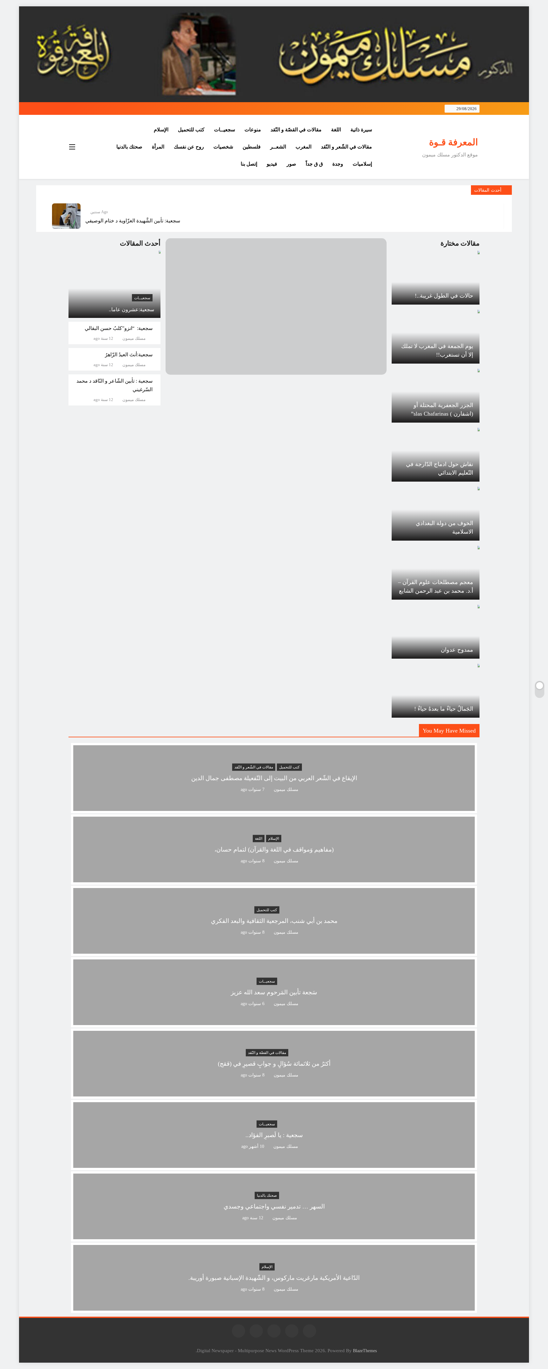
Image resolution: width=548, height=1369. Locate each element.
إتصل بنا (249, 164)
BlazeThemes (365, 1350)
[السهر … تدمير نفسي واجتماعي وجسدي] (274, 1235)
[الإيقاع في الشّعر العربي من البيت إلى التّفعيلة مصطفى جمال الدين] (274, 807)
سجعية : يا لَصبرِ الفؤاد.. (274, 1135)
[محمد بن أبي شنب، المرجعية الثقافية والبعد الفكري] (274, 949)
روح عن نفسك (189, 146)
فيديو (272, 164)
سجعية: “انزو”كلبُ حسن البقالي (119, 328)
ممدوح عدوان (457, 650)
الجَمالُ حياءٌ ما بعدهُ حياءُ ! (443, 709)
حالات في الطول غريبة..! (444, 296)
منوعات (253, 129)
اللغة (336, 129)
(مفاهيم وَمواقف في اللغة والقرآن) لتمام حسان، (274, 849)
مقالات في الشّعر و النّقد (346, 146)
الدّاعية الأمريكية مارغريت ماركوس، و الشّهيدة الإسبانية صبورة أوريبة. (274, 1278)
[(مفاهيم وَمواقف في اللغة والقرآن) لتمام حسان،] (274, 878)
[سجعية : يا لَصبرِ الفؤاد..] (274, 1164)
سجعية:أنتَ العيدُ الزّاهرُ (129, 354)
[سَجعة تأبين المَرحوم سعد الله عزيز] (274, 1021)
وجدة (337, 164)
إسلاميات (362, 164)
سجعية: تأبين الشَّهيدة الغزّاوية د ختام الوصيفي (132, 220)
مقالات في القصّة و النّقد (296, 129)
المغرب (303, 146)
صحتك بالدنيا (129, 146)
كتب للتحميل (191, 129)
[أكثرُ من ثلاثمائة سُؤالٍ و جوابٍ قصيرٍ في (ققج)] (274, 1092)
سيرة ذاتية (361, 129)
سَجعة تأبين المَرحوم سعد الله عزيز (274, 992)
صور (291, 164)
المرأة (158, 146)
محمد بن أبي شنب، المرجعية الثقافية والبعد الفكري (274, 921)
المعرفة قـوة (453, 142)
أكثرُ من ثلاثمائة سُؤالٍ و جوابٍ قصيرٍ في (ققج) (274, 1064)
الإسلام (161, 129)
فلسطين (252, 146)
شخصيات (223, 146)
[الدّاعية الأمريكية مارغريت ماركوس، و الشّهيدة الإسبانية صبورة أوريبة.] (274, 1306)
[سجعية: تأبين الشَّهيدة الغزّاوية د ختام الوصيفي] (66, 216)
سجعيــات (224, 129)
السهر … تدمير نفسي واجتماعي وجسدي (274, 1206)
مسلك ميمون (134, 338)
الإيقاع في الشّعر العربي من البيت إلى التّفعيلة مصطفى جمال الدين (274, 778)
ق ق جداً (314, 164)
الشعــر (278, 146)
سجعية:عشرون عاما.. (131, 309)
